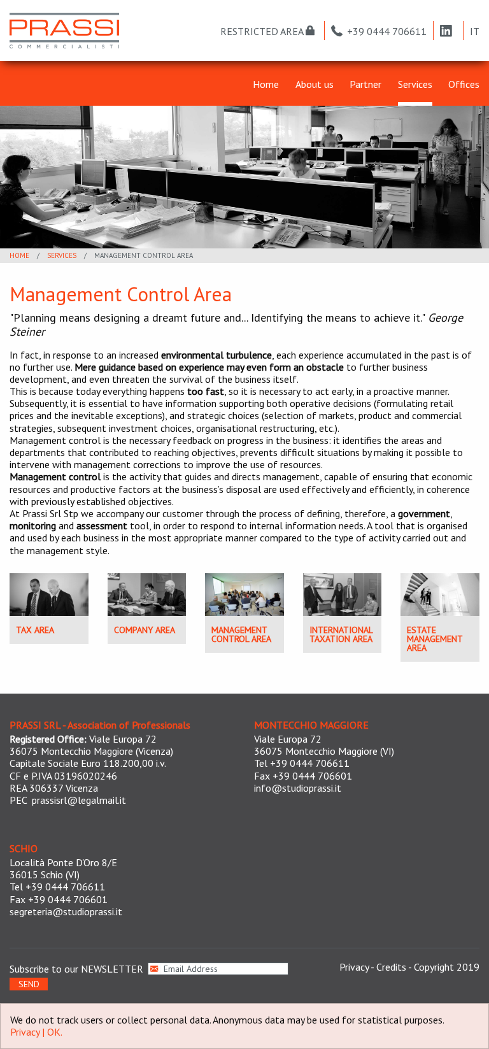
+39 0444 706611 (387, 31)
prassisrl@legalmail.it (79, 800)
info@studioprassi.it (297, 787)
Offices (463, 84)
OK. (54, 1031)
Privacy (354, 966)
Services (415, 84)
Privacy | (28, 1031)
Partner (365, 84)
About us (314, 84)
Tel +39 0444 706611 (302, 763)
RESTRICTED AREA (263, 31)
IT (474, 31)
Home (266, 84)
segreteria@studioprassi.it (66, 911)
